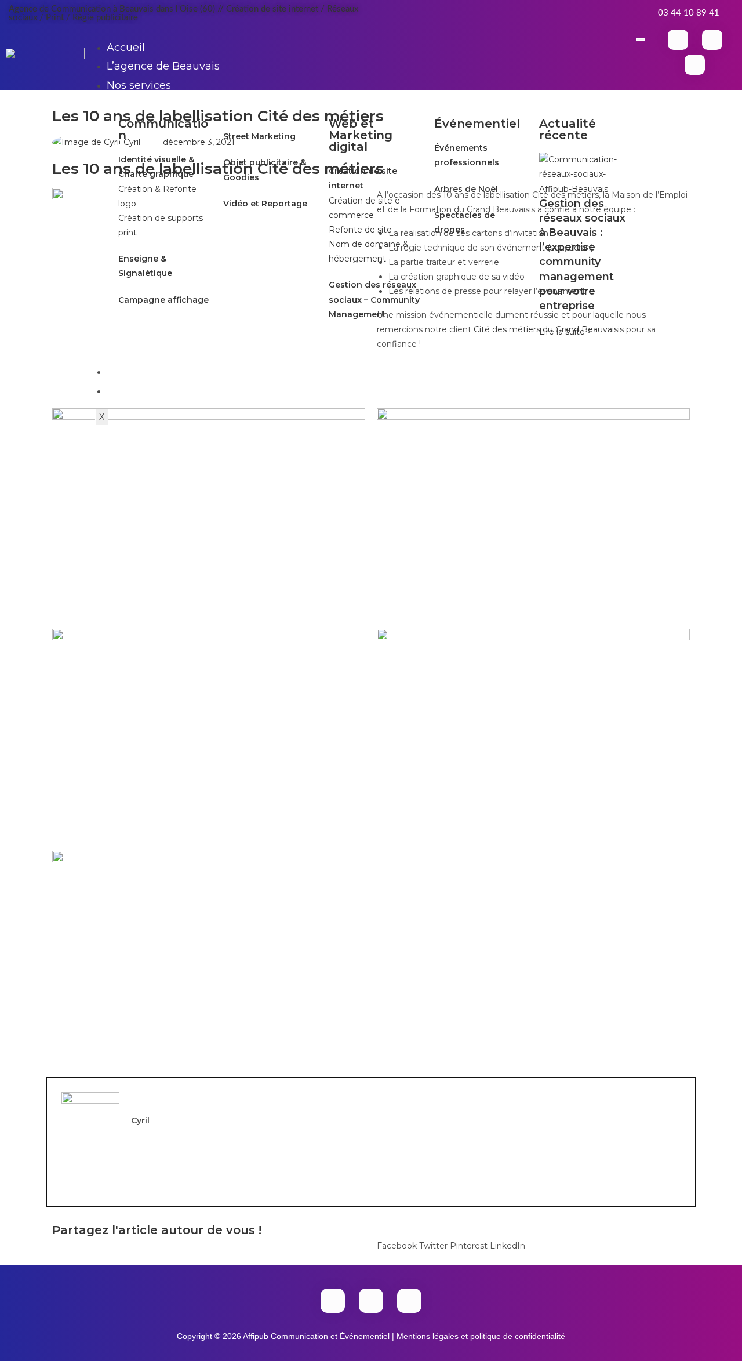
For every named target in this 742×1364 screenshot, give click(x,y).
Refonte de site (360, 229)
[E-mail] (67, 1184)
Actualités (133, 371)
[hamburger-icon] (640, 39)
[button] (397, 1238)
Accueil (126, 47)
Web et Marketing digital (360, 135)
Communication (163, 129)
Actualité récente (567, 129)
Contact (127, 390)
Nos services (139, 85)
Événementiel (477, 123)
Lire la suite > (565, 332)
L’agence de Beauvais (163, 66)
